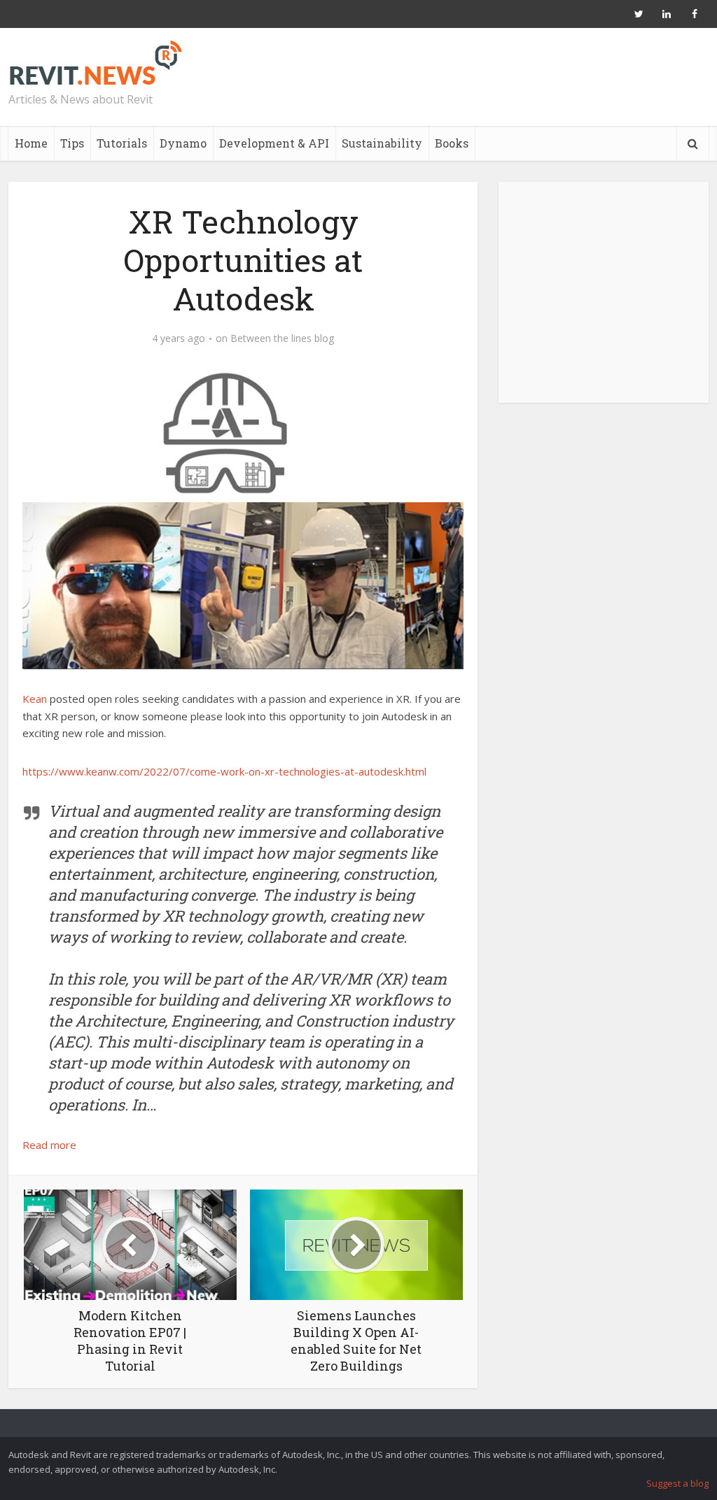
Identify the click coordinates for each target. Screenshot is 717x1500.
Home (31, 143)
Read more (49, 1145)
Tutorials (122, 143)
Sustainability (382, 143)
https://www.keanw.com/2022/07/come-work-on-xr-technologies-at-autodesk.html (224, 771)
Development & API (274, 143)
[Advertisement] (604, 300)
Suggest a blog (677, 1483)
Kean (34, 699)
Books (451, 143)
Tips (72, 143)
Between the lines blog (282, 338)
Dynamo (183, 143)
